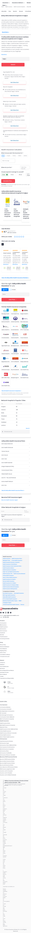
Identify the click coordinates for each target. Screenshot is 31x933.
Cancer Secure (5, 451)
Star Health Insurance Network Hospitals (17, 212)
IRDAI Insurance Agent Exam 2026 (7, 769)
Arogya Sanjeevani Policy (8, 466)
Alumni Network (3, 674)
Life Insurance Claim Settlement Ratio (8, 745)
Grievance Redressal (4, 646)
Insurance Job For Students (6, 773)
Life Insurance (3, 628)
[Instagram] (6, 613)
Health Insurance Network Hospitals (11, 586)
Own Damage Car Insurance (6, 715)
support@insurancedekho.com (11, 615)
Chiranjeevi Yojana (7, 602)
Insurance (5, 2)
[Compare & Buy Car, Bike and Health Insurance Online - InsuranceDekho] (9, 609)
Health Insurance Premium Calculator (11, 562)
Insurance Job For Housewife (6, 771)
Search (13, 64)
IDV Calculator (3, 713)
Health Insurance (6, 558)
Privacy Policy (3, 644)
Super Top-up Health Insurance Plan (11, 571)
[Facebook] (1, 613)
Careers (1, 676)
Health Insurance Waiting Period (10, 588)
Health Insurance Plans (17, 558)
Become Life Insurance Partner (6, 765)
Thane (2, 419)
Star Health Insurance (7, 593)
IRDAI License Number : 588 (12, 782)
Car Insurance (3, 623)
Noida (2, 413)
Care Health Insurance (19, 593)
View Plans (12, 299)
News (4, 5)
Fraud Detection (3, 648)
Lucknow (3, 425)
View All (27, 428)
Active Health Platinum (7, 481)
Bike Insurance (3, 625)
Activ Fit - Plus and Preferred (9, 477)
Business (2, 634)
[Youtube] (3, 613)
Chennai (3, 409)
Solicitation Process (4, 672)
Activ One (4, 485)
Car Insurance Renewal (5, 707)
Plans (10, 11)
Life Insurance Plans (4, 751)
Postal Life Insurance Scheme (6, 741)
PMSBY (20, 600)
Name (4, 294)
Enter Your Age (5, 160)
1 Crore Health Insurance (16, 560)
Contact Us (2, 662)
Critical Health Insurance (5, 731)
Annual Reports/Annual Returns (7, 670)
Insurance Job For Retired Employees (8, 775)
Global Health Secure (7, 474)
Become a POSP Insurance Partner (7, 759)
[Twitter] (11, 613)
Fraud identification (4, 666)
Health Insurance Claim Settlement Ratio (12, 566)
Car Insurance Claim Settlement (7, 717)
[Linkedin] (8, 613)
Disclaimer (2, 668)
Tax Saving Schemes (4, 638)
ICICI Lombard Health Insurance (10, 599)
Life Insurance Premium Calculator (7, 755)
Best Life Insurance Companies (7, 749)
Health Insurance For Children (9, 583)
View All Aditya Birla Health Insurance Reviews (15, 278)
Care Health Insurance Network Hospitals (7, 212)
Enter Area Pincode (23, 168)
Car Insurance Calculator (5, 709)
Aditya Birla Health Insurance (9, 597)
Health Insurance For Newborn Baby (11, 585)
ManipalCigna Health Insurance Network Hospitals (26, 213)
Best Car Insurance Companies (7, 719)
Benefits (15, 11)
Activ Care (4, 459)
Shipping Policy (3, 650)
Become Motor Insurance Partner (7, 761)
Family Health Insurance (8, 575)
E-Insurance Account (4, 656)
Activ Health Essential (7, 462)
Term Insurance (3, 630)
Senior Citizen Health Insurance (10, 577)
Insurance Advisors (17, 2)
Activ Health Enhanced (7, 447)
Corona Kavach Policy (7, 470)
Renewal (21, 11)
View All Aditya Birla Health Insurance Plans (12, 490)
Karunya (22, 604)
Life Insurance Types (4, 743)
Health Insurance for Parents (9, 579)
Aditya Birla (3, 11)
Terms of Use (3, 652)
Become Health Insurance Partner (7, 763)
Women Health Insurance (8, 581)
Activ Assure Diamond (7, 443)
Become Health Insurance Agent (10, 500)
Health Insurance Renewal (19, 573)
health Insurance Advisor (8, 568)
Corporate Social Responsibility (7, 678)
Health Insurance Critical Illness (10, 564)
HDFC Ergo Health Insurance (9, 595)
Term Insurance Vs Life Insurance (7, 747)
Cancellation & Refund (5, 654)
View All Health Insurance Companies (11, 390)
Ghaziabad (4, 416)
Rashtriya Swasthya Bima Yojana (10, 600)
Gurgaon (3, 406)
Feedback (2, 664)
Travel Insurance (3, 636)
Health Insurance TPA (7, 573)
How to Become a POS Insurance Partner (9, 767)
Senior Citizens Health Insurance (7, 737)
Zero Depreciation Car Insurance (7, 711)
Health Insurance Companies (9, 569)
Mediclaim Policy (6, 560)
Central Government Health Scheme (11, 604)
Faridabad (3, 422)
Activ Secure (5, 455)
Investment (2, 632)
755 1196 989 (6, 617)
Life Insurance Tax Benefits (6, 753)
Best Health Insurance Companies (7, 725)
